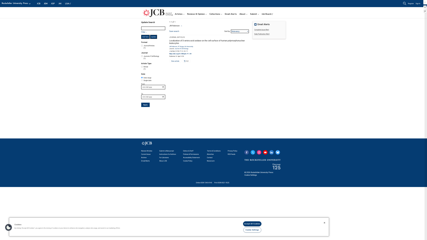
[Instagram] (259, 152)
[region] (169, 226)
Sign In (418, 3)
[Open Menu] (16, 3)
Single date (147, 80)
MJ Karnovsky (189, 46)
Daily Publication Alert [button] (262, 34)
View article (174, 61)
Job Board (266, 14)
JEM (45, 3)
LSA (67, 3)
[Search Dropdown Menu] (404, 3)
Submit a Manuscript (166, 151)
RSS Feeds (231, 154)
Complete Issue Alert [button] (261, 30)
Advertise (210, 154)
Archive (144, 157)
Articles (178, 14)
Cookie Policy (187, 161)
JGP (53, 3)
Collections (214, 14)
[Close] (181, 26)
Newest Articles (146, 151)
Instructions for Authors (167, 154)
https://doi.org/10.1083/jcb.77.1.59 (180, 54)
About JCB (163, 161)
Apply (145, 105)
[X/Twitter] (253, 152)
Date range (147, 78)
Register (411, 3)
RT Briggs (181, 46)
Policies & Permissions (191, 154)
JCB (38, 3)
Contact (209, 157)
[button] (8, 227)
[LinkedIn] (271, 152)
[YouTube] (265, 152)
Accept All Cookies (252, 224)
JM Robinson (173, 46)
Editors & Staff (188, 151)
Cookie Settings (250, 175)
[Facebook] (246, 152)
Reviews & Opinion (196, 14)
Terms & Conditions (214, 151)
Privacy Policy (232, 151)
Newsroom (211, 161)
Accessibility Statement (191, 157)
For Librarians (164, 157)
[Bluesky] (278, 152)
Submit (253, 14)
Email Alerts (231, 14)
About (242, 14)
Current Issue (146, 154)
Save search (174, 31)
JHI (60, 3)
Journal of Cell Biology (181, 48)
